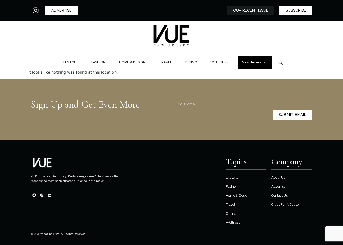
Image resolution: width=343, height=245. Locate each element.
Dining (231, 213)
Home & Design (237, 195)
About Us (278, 177)
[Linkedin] (49, 195)
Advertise (278, 186)
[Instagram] (35, 10)
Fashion (232, 186)
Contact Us (279, 195)
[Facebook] (34, 195)
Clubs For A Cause (285, 204)
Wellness (233, 222)
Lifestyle (232, 177)
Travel (230, 204)
